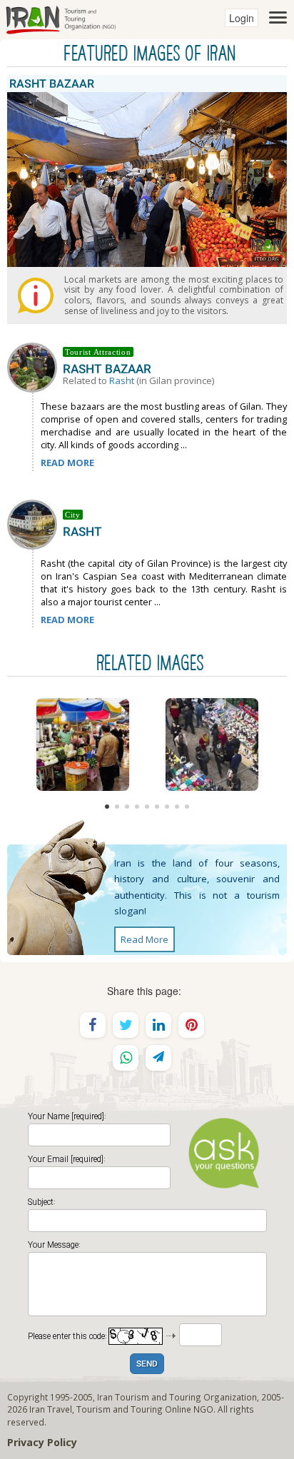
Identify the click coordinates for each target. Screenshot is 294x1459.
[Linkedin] (158, 1025)
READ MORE (67, 462)
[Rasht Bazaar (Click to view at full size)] (211, 744)
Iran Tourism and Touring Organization (177, 1397)
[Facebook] (93, 1025)
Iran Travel (50, 1409)
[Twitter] (125, 1025)
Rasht (121, 380)
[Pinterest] (191, 1025)
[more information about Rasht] (35, 523)
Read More (144, 939)
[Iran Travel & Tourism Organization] (60, 18)
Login (241, 18)
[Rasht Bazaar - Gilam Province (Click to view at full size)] (82, 744)
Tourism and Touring (119, 1409)
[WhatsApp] (125, 1058)
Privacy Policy (42, 1442)
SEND (147, 1364)
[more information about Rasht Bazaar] (35, 366)
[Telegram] (158, 1058)
